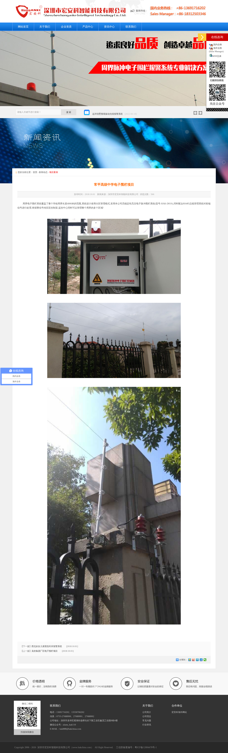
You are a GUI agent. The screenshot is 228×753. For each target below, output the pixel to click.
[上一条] (195, 114)
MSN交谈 (216, 56)
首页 (35, 172)
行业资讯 (146, 724)
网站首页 (23, 26)
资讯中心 (109, 26)
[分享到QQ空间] (189, 659)
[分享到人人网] (201, 659)
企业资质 (66, 26)
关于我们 (44, 26)
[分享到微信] (205, 659)
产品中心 (87, 26)
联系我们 (131, 26)
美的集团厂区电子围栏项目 (45, 651)
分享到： (183, 660)
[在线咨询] (202, 37)
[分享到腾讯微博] (197, 659)
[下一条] (200, 114)
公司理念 (146, 716)
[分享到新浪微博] (193, 659)
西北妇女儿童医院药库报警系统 (47, 646)
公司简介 (146, 712)
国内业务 (217, 44)
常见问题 (146, 720)
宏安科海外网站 (179, 712)
